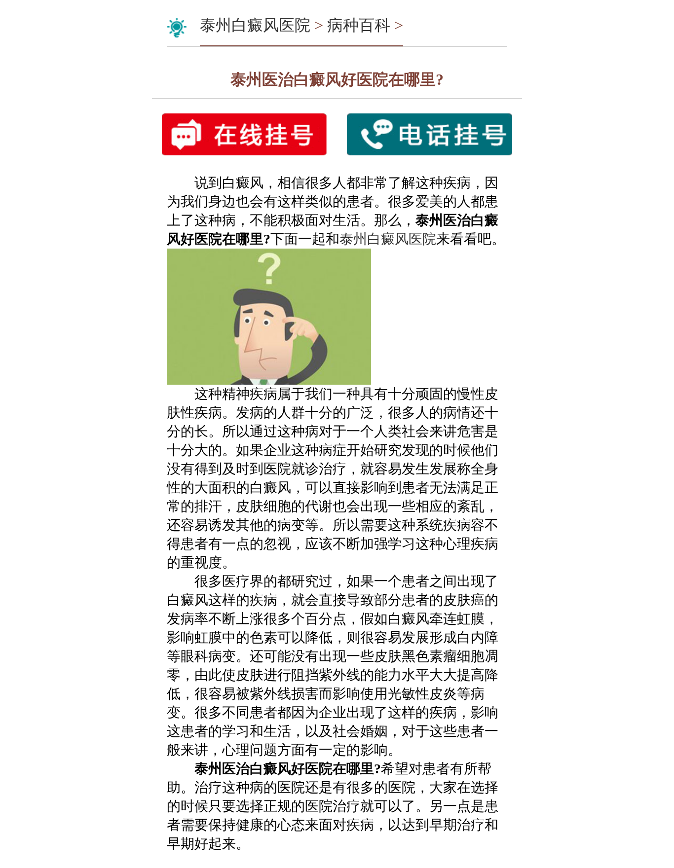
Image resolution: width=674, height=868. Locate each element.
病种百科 (358, 25)
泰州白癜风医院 (255, 25)
